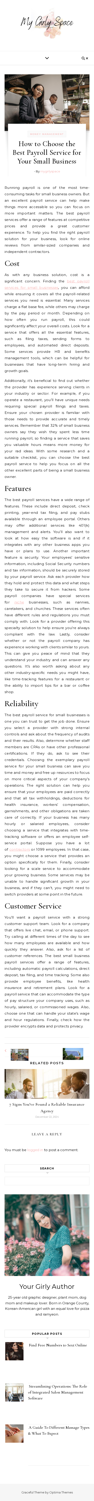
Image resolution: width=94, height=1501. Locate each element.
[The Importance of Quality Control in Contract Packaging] (15, 1050)
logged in (35, 1150)
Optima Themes (61, 1492)
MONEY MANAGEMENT (47, 134)
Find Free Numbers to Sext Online (58, 1345)
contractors (19, 849)
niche (19, 602)
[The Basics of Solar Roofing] (79, 1049)
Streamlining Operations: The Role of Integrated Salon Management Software (57, 1392)
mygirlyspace (50, 171)
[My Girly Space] (47, 24)
